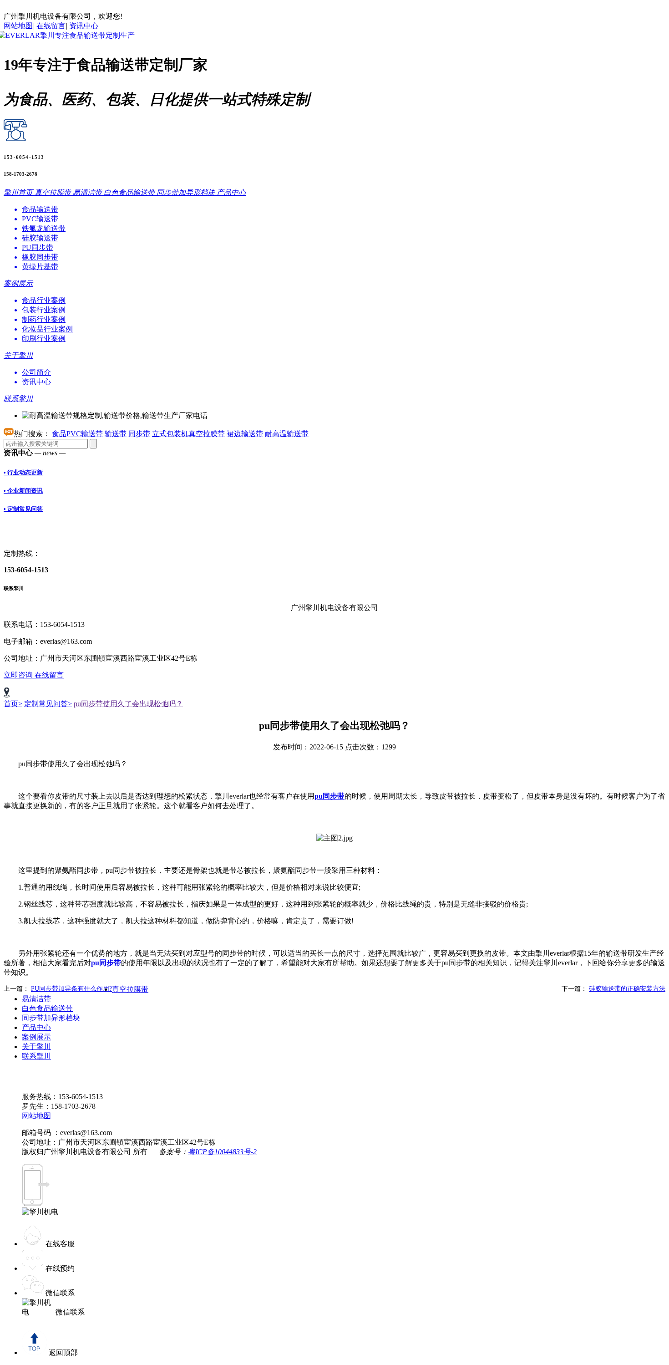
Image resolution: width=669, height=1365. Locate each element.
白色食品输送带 (47, 1008)
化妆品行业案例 (47, 329)
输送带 (116, 434)
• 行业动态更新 (23, 472)
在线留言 (51, 26)
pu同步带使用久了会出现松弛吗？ (128, 704)
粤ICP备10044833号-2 (222, 1152)
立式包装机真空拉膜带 (188, 434)
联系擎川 (36, 1056)
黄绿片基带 (40, 266)
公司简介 (36, 372)
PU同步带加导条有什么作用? (71, 988)
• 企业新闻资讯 (23, 490)
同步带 (139, 434)
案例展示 (36, 1037)
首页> (13, 704)
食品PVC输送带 (77, 434)
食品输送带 (40, 209)
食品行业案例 (44, 300)
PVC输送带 (40, 219)
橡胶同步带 (40, 257)
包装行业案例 (44, 310)
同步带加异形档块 (51, 1018)
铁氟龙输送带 (44, 228)
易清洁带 (36, 999)
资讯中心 (83, 26)
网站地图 (18, 26)
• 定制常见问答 (23, 508)
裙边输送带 (245, 434)
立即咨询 (19, 675)
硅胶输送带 (40, 238)
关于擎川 (36, 1046)
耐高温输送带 (287, 434)
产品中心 (36, 1027)
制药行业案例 (44, 319)
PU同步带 (37, 247)
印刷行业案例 (44, 338)
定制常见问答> (48, 704)
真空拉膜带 (130, 989)
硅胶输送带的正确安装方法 (627, 988)
